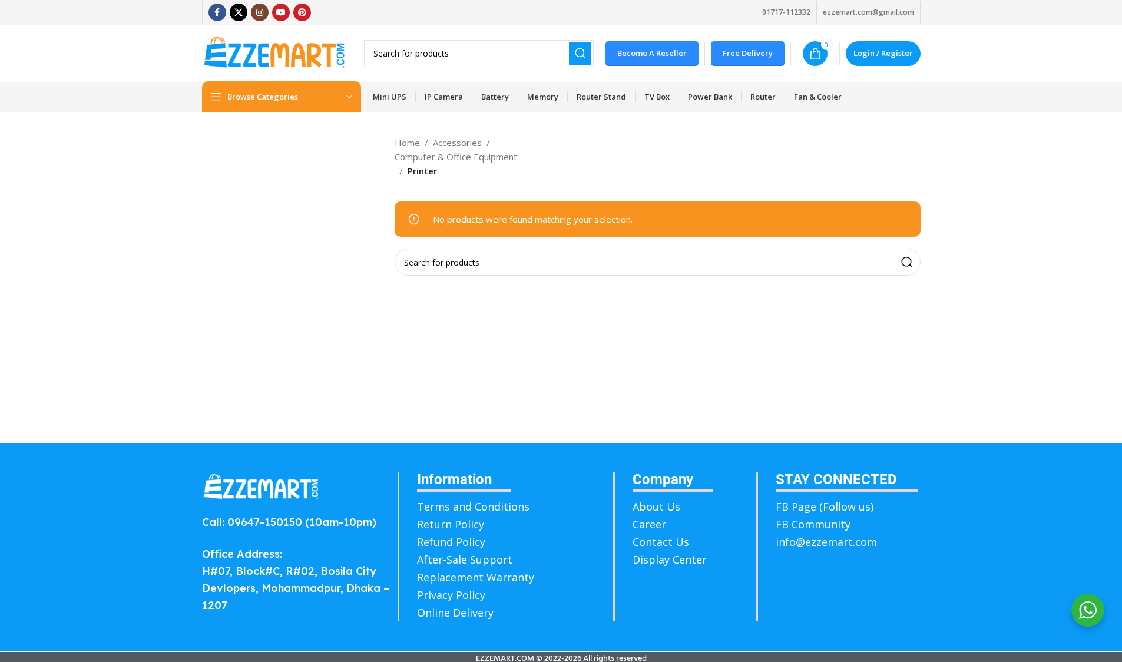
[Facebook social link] (217, 12)
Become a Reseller (652, 53)
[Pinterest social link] (302, 12)
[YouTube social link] (281, 12)
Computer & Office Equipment (456, 157)
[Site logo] (274, 52)
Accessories (457, 142)
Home (407, 142)
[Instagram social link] (260, 12)
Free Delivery (748, 53)
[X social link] (238, 12)
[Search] (580, 53)
